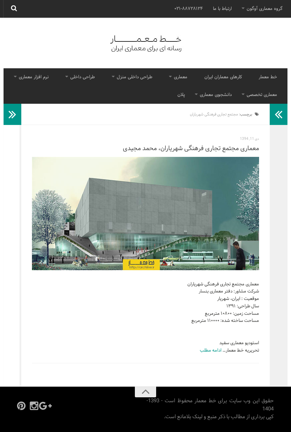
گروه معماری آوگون (264, 9)
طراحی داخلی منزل (134, 77)
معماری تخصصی (262, 95)
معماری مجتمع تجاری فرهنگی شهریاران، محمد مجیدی (191, 148)
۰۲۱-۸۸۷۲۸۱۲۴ (188, 9)
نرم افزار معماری (34, 77)
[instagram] (34, 406)
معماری (180, 77)
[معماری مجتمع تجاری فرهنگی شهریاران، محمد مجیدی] (145, 213)
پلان (181, 95)
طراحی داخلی (82, 77)
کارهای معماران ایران (223, 77)
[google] (47, 406)
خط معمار (268, 77)
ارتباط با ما (222, 9)
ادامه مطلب (210, 350)
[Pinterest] (21, 406)
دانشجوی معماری (216, 95)
